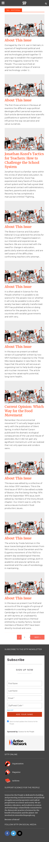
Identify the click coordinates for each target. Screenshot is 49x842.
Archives (15, 781)
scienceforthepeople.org (24, 815)
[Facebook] (7, 833)
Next (36, 637)
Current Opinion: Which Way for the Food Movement (24, 411)
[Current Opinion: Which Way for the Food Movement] (24, 392)
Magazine (16, 772)
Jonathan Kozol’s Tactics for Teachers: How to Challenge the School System (24, 160)
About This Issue (18, 40)
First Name (13, 682)
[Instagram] (19, 833)
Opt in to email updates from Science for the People (24, 723)
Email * (11, 697)
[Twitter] (13, 833)
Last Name (12, 689)
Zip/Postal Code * (15, 704)
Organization (18, 764)
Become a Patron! (12, 819)
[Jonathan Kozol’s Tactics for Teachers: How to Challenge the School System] (24, 139)
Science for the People (26, 732)
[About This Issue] (24, 25)
